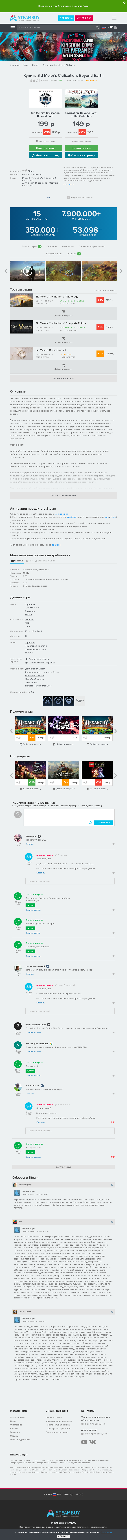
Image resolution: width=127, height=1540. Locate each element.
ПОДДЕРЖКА (66, 18)
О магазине (16, 1424)
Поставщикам (17, 1417)
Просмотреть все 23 (63, 378)
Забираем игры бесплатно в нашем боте (63, 6)
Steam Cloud (31, 682)
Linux (113, 517)
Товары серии (31, 246)
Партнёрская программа (58, 1428)
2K (26, 636)
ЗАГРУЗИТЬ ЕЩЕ (63, 1167)
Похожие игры (54, 253)
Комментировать (33, 910)
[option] (28, 271)
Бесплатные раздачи (57, 1432)
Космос (29, 652)
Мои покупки (61, 514)
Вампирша (31, 836)
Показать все (79, 701)
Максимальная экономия (59, 1421)
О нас (13, 1421)
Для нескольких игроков (42, 662)
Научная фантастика (35, 649)
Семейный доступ (34, 679)
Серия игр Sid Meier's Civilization (59, 65)
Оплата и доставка (20, 1439)
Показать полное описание (63, 495)
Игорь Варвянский (35, 966)
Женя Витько (32, 1085)
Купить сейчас (45, 148)
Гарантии (15, 1432)
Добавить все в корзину (104, 290)
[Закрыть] (124, 3)
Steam (35, 65)
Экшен (28, 614)
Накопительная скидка (58, 1424)
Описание (51, 246)
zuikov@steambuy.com (96, 1433)
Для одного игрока (39, 659)
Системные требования (92, 246)
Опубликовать (103, 822)
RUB (107, 27)
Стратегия (30, 604)
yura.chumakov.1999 (36, 1024)
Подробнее (69, 184)
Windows (71, 517)
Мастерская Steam (34, 675)
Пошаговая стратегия (36, 646)
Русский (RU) (76, 1494)
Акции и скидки (54, 1417)
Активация (68, 246)
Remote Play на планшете (38, 685)
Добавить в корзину (45, 155)
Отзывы (73, 253)
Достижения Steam (35, 668)
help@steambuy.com (95, 1424)
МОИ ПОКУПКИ (84, 18)
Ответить (30, 844)
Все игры (15, 65)
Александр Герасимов (37, 1043)
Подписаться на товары (81, 197)
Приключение (32, 607)
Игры (25, 65)
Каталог (14, 1428)
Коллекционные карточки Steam (42, 672)
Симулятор (30, 611)
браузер (56, 545)
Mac (107, 517)
